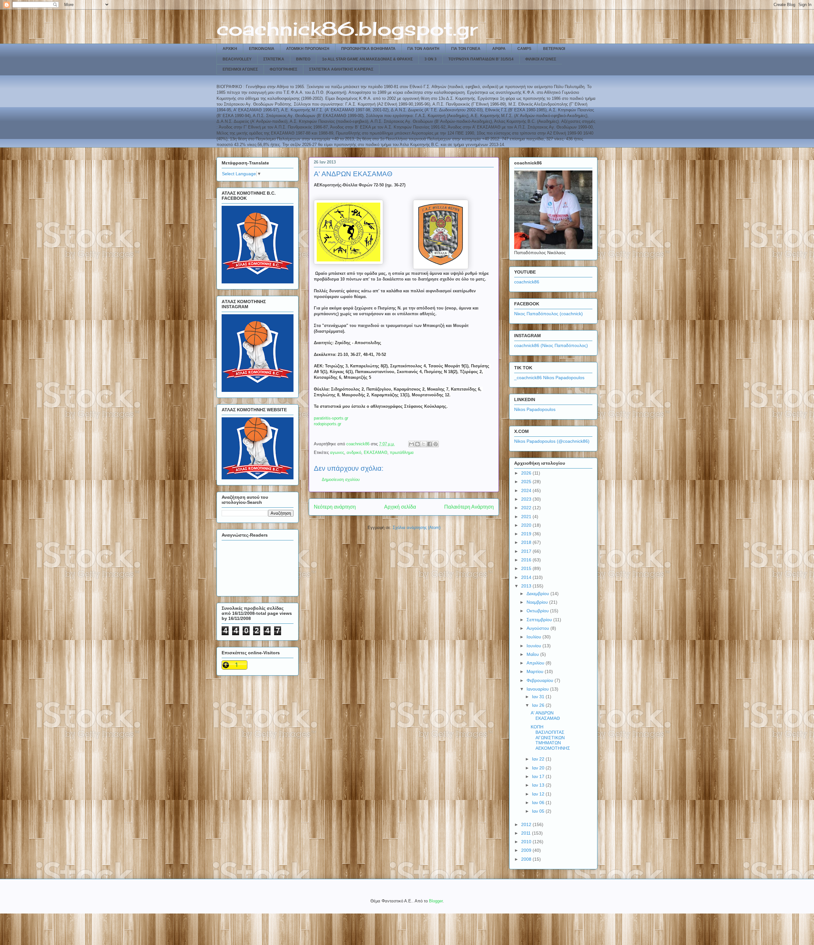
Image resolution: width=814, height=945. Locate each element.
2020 (527, 525)
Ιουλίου (534, 636)
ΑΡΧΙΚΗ (230, 48)
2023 (527, 499)
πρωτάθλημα (402, 452)
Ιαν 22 (539, 758)
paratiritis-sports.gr (331, 418)
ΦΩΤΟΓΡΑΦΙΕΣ (283, 69)
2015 (527, 568)
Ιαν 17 (539, 776)
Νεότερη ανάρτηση (335, 507)
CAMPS (524, 48)
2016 (527, 559)
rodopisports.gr (327, 423)
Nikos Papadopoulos (534, 409)
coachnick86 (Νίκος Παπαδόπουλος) (551, 345)
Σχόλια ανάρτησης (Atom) (416, 527)
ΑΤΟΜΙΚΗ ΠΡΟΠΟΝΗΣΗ (307, 48)
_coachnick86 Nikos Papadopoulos (549, 377)
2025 (527, 481)
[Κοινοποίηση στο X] (423, 444)
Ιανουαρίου (538, 688)
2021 (527, 516)
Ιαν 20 (539, 767)
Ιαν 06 (539, 802)
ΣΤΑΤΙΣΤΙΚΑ (273, 59)
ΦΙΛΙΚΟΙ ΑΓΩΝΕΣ (540, 59)
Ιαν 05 (539, 811)
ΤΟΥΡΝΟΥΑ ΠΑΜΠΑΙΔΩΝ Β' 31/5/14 (481, 59)
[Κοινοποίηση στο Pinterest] (435, 444)
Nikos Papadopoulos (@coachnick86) (552, 441)
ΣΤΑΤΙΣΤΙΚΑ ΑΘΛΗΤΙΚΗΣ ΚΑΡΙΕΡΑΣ (341, 69)
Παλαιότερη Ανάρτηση (469, 507)
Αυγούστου (538, 628)
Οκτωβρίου (538, 610)
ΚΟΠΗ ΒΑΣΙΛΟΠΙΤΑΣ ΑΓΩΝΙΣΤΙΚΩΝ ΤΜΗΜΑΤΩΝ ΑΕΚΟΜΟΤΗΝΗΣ (550, 737)
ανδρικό (354, 452)
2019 (527, 533)
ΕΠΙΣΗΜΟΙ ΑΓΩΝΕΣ (240, 69)
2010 (527, 841)
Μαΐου (533, 654)
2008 (527, 859)
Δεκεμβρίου (538, 593)
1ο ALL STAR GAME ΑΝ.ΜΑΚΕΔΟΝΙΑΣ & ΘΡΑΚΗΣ (367, 59)
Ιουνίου (534, 645)
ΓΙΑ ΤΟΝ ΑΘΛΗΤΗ (423, 48)
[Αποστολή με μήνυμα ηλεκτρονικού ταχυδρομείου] (411, 444)
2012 (527, 824)
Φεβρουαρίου (541, 680)
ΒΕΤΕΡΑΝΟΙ (554, 48)
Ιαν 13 (539, 785)
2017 (527, 551)
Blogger (436, 901)
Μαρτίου (536, 671)
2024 (527, 490)
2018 (527, 542)
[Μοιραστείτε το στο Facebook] (429, 444)
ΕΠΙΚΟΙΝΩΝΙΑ (261, 48)
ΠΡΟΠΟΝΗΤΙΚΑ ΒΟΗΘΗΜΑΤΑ (368, 48)
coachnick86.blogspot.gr (347, 28)
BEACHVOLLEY (237, 59)
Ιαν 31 (539, 696)
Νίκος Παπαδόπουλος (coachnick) (548, 313)
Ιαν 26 (539, 705)
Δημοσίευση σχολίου (341, 479)
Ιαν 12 (539, 793)
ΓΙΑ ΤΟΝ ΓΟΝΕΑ (465, 48)
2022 (527, 507)
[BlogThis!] (417, 444)
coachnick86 (526, 281)
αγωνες (337, 452)
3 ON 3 (430, 59)
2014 (527, 577)
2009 (527, 850)
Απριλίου (536, 662)
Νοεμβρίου (538, 602)
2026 (527, 473)
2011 (526, 833)
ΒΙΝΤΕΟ (303, 59)
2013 (527, 585)
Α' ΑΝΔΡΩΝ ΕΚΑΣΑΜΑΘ (545, 715)
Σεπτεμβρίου (540, 619)
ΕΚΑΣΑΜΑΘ (375, 452)
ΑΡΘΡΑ (499, 48)
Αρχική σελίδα (400, 507)
